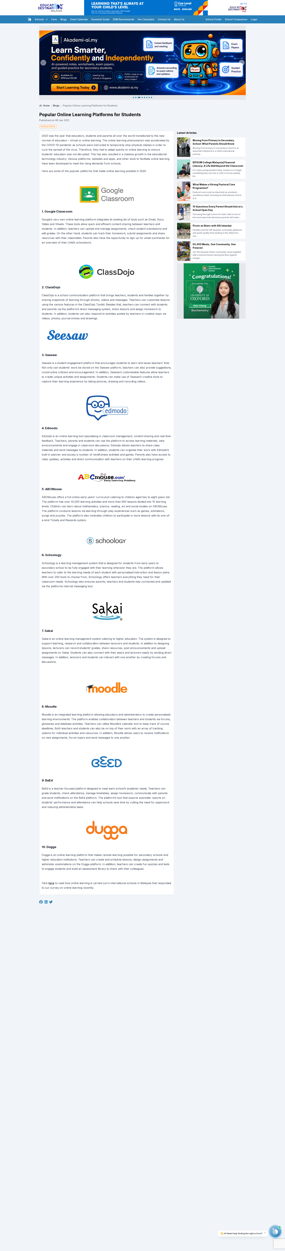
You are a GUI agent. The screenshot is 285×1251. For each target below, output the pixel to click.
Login (254, 19)
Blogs (63, 19)
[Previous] (43, 63)
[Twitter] (51, 902)
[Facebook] (41, 902)
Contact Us (164, 19)
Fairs (54, 19)
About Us (179, 19)
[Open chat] (275, 1231)
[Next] (242, 63)
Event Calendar (79, 19)
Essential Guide (100, 19)
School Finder (214, 19)
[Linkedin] (46, 902)
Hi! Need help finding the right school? (241, 1233)
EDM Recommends (123, 19)
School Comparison (236, 19)
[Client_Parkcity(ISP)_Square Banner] (211, 291)
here (51, 883)
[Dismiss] (265, 1232)
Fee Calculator (146, 19)
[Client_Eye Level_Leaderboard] (146, 7)
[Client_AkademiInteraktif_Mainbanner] (142, 63)
